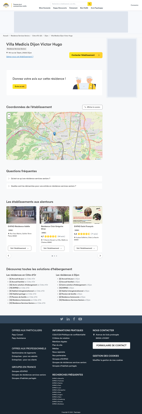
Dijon (30, 53)
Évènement (73, 8)
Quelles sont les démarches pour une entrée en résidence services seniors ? (43, 186)
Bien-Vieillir (84, 8)
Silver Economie (44, 8)
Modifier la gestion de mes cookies (108, 360)
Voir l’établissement (18, 248)
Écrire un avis (19, 86)
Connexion (134, 5)
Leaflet (98, 159)
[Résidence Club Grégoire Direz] (54, 255)
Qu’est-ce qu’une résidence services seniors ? (30, 179)
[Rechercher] (90, 4)
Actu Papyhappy (97, 8)
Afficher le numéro (93, 107)
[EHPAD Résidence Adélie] (52, 255)
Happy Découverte (60, 8)
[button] (54, 134)
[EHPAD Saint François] (56, 255)
